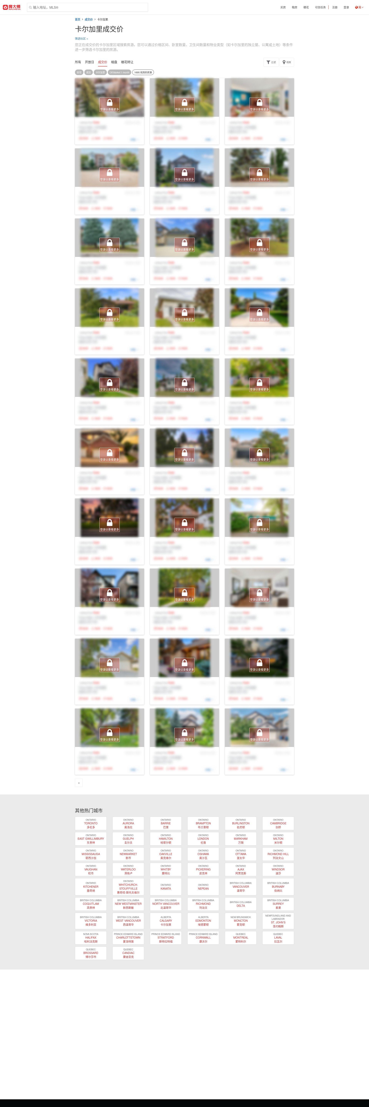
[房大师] (11, 7)
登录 (346, 7)
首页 (77, 19)
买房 (283, 7)
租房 (294, 7)
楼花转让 (127, 62)
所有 (78, 62)
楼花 (306, 7)
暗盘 (114, 62)
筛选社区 (81, 38)
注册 (334, 7)
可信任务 (320, 7)
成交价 (89, 19)
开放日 (89, 62)
